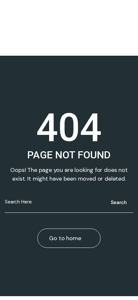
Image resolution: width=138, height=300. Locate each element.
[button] (69, 38)
